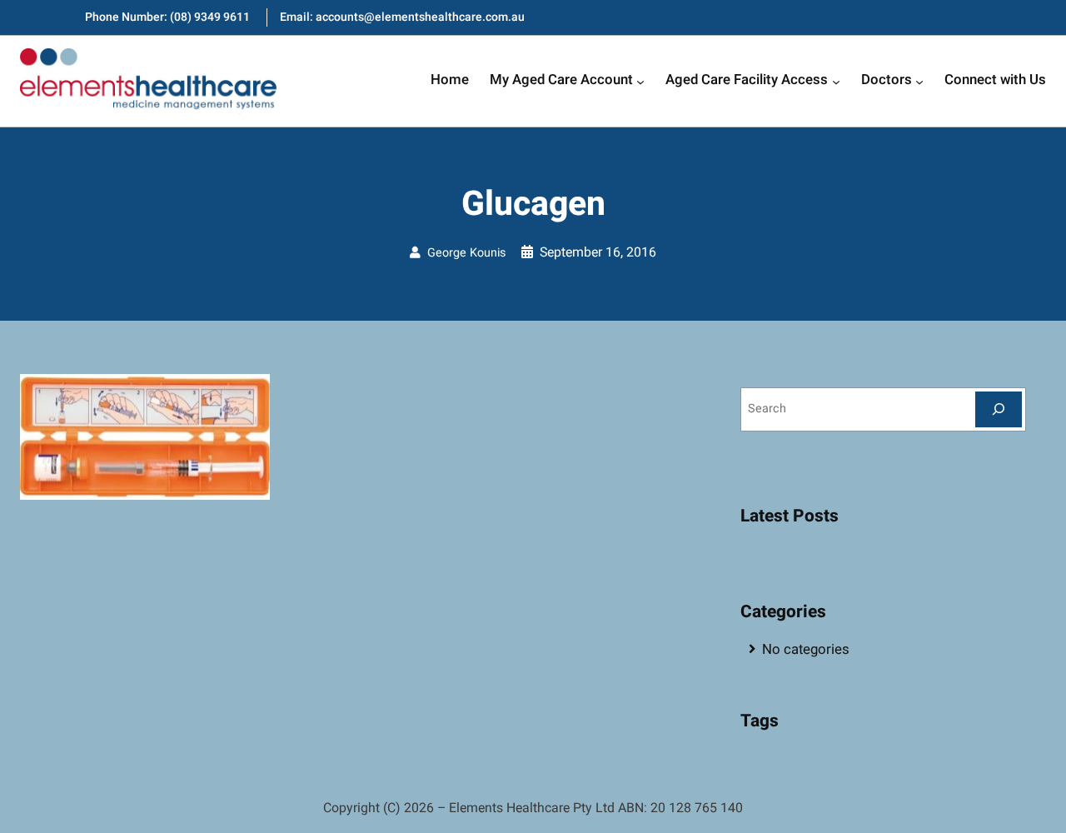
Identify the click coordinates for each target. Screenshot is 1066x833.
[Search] (998, 409)
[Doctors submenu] (919, 81)
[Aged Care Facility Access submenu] (836, 81)
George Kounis (466, 253)
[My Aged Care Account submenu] (640, 81)
